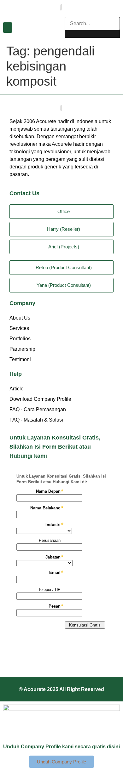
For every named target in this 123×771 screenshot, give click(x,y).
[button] (7, 27)
